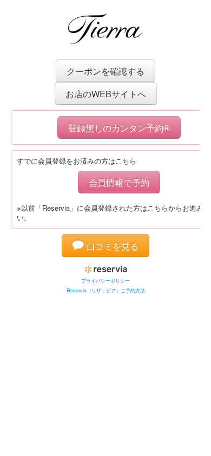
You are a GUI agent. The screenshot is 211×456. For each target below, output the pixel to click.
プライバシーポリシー (105, 280)
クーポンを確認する (105, 70)
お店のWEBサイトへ (105, 93)
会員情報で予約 (119, 182)
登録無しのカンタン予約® (119, 127)
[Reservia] (105, 267)
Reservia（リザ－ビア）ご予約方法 (106, 290)
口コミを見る (111, 245)
